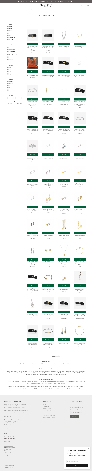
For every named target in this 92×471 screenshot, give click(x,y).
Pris (11, 95)
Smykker (34, 9)
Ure (41, 9)
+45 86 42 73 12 (7, 443)
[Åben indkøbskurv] (88, 5)
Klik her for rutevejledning (9, 438)
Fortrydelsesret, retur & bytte (49, 415)
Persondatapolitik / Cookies (49, 417)
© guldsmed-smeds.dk (9, 465)
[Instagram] (7, 429)
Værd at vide (45, 413)
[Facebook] (4, 429)
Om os (44, 404)
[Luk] (88, 448)
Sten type (11, 79)
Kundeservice (46, 406)
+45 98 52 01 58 (7, 452)
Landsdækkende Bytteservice (49, 410)
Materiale (11, 65)
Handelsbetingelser (47, 408)
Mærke (10, 24)
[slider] (8, 101)
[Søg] (85, 5)
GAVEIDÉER (57, 9)
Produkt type (11, 44)
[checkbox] (14, 26)
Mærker (48, 9)
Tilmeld (77, 465)
